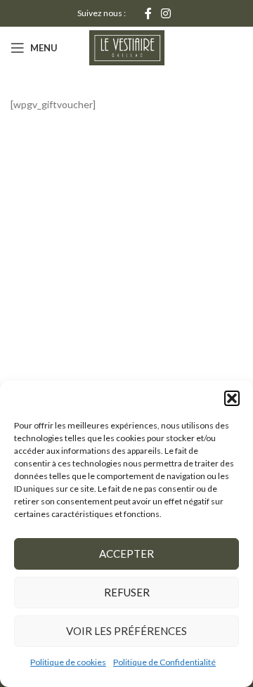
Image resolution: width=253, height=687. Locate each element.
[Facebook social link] (148, 13)
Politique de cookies (68, 662)
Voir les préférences (126, 630)
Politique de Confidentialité (164, 662)
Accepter (126, 553)
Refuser (127, 592)
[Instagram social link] (166, 13)
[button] (232, 398)
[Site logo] (126, 47)
